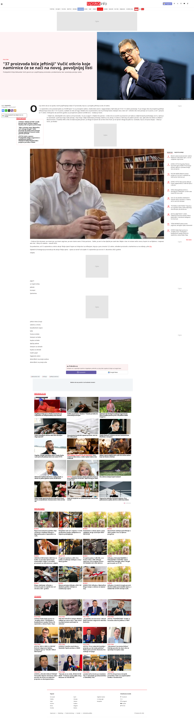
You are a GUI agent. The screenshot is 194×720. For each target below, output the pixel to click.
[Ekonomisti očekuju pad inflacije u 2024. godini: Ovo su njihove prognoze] (119, 520)
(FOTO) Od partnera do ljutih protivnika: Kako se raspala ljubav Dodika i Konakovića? (119, 675)
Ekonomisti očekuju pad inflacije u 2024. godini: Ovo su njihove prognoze (119, 532)
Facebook (124, 697)
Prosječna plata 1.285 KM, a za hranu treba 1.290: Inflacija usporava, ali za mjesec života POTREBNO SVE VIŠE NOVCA (93, 560)
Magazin (111, 9)
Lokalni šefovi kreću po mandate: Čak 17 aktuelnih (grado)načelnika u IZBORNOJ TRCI (94, 675)
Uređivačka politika (87, 713)
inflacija (45, 376)
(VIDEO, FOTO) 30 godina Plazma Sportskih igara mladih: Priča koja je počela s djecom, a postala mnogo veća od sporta (181, 166)
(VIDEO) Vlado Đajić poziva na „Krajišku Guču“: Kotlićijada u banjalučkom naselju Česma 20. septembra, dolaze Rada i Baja (44, 621)
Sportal (100, 9)
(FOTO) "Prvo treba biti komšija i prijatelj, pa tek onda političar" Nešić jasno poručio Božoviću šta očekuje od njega (94, 648)
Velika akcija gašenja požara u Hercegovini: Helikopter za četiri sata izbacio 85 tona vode (181, 191)
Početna (52, 9)
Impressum (53, 713)
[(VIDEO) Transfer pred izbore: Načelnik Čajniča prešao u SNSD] (70, 635)
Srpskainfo (8, 105)
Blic (150, 246)
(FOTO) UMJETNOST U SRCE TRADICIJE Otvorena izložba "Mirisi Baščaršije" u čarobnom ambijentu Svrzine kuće (181, 216)
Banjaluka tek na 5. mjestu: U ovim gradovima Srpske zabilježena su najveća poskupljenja (70, 532)
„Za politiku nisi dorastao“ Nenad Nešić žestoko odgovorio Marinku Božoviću (94, 620)
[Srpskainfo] (97, 4)
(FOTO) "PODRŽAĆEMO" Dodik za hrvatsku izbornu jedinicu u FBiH (119, 619)
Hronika (75, 9)
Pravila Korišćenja (69, 713)
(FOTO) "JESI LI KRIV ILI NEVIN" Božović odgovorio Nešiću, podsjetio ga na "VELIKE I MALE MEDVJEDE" (45, 648)
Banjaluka (122, 9)
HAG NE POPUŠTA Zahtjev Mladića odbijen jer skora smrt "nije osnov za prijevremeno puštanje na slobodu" (70, 621)
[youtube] (184, 3)
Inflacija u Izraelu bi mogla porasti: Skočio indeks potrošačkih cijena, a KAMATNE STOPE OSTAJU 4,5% (119, 586)
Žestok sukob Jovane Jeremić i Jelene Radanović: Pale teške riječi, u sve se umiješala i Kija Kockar (181, 157)
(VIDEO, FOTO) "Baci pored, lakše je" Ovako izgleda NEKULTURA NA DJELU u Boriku (181, 183)
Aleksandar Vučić (36, 376)
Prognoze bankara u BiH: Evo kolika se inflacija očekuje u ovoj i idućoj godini (70, 559)
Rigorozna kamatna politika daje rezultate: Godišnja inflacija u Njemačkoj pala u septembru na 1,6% (45, 533)
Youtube (124, 703)
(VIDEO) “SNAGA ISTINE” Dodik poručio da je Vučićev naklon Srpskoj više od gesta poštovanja (29, 123)
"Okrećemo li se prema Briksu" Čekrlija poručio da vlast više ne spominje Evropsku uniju (118, 648)
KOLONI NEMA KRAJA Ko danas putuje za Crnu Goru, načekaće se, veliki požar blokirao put (180, 175)
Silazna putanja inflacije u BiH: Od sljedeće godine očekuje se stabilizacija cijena (70, 586)
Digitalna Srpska (101, 697)
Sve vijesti (58, 9)
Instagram (124, 701)
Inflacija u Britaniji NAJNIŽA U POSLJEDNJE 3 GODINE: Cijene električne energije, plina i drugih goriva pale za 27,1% (119, 560)
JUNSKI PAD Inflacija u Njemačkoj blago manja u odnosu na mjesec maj (94, 586)
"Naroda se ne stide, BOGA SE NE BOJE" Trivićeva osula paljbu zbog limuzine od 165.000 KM (70, 675)
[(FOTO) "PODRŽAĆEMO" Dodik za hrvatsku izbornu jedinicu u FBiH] (119, 607)
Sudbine (106, 9)
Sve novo (188, 240)
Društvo (69, 9)
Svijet (90, 9)
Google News (114, 372)
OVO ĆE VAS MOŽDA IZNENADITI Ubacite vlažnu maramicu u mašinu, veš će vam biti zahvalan (181, 199)
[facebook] (174, 3)
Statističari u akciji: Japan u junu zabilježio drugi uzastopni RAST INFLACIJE (94, 532)
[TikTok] (187, 3)
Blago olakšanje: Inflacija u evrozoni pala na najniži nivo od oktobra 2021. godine (45, 586)
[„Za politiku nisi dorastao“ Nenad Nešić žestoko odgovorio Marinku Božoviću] (95, 607)
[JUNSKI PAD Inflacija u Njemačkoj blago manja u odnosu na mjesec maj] (95, 574)
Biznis (85, 9)
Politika (64, 9)
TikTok (123, 705)
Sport (75, 697)
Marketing (60, 713)
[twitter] (177, 3)
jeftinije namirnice (54, 376)
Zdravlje (80, 9)
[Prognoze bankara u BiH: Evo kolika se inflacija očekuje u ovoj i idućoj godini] (70, 547)
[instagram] (181, 3)
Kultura (116, 9)
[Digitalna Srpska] (136, 9)
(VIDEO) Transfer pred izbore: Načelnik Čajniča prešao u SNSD (69, 647)
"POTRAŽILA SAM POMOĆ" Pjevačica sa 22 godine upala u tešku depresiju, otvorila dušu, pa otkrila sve (181, 207)
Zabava (94, 9)
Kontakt (78, 713)
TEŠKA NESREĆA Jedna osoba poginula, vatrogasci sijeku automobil (181, 224)
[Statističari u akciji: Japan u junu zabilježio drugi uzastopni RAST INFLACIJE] (95, 520)
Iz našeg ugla (129, 9)
